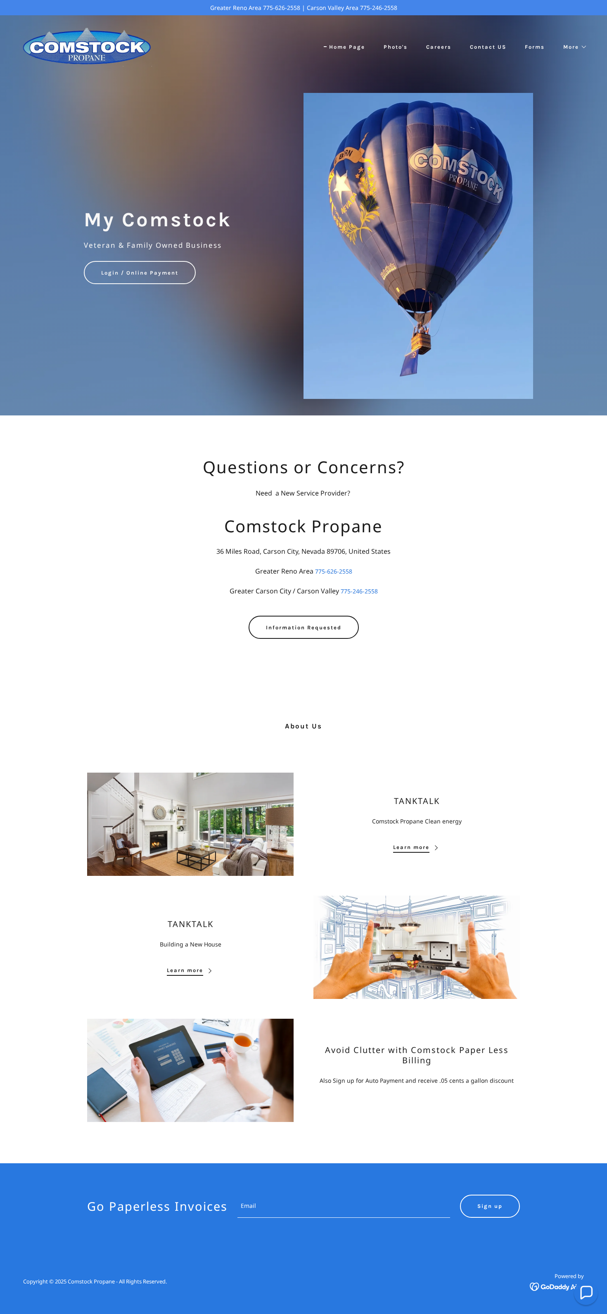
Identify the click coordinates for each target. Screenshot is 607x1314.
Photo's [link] (396, 47)
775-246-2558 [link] (359, 591)
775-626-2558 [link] (333, 571)
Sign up (490, 1206)
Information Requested (303, 627)
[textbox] (343, 1206)
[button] (572, 47)
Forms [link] (535, 47)
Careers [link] (438, 47)
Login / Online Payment (139, 273)
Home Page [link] (347, 47)
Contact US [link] (488, 47)
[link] (86, 45)
